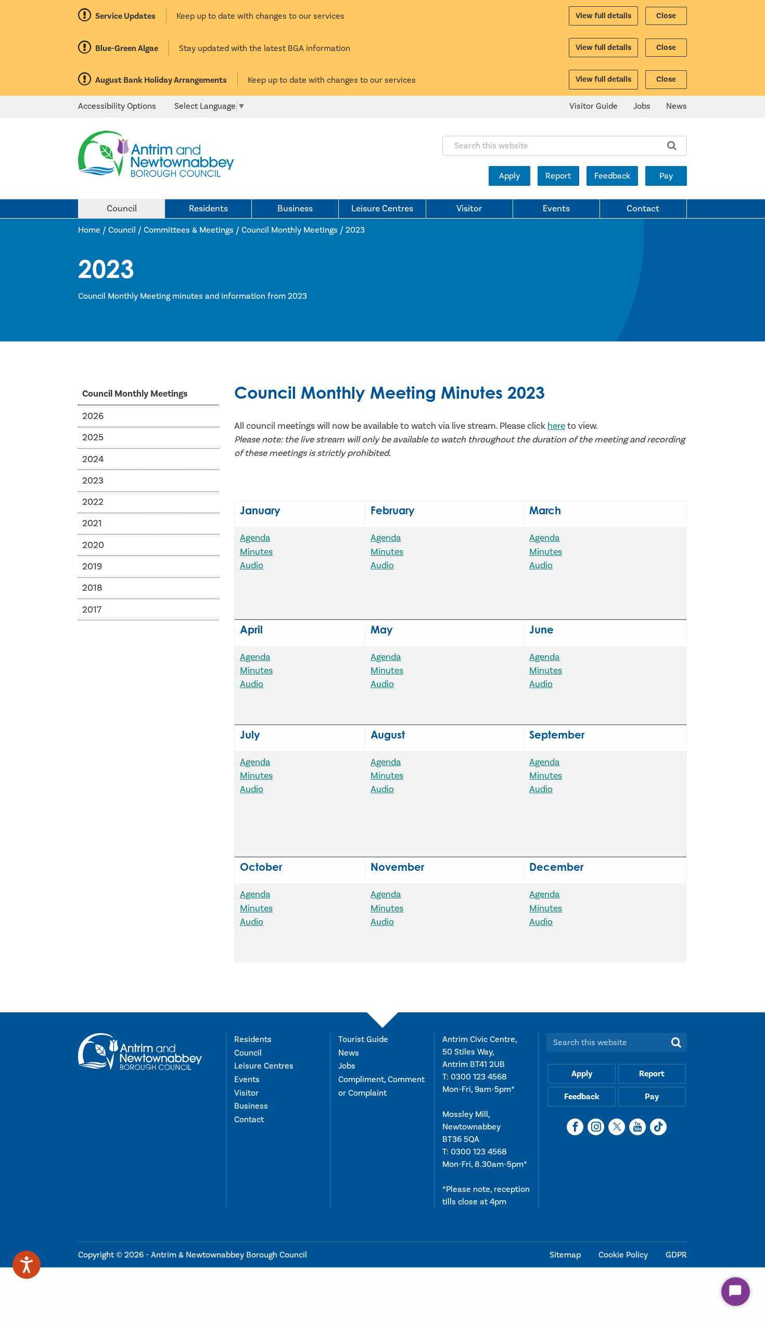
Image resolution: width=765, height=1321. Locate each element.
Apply (509, 176)
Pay (666, 176)
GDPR (676, 1255)
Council (122, 208)
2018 (92, 588)
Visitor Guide (593, 106)
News (676, 106)
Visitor (469, 208)
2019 (92, 566)
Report (558, 176)
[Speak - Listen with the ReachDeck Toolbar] (26, 1265)
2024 (93, 459)
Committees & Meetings (189, 230)
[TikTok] (658, 1127)
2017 (91, 609)
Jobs (642, 106)
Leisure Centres (382, 208)
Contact (643, 208)
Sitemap (566, 1255)
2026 (93, 416)
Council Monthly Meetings (289, 230)
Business (295, 208)
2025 (93, 437)
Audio (251, 565)
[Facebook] (575, 1127)
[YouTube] (637, 1127)
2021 (92, 523)
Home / (93, 230)
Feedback (612, 176)
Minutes (256, 552)
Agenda (255, 538)
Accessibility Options (117, 106)
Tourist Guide (363, 1039)
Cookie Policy (624, 1255)
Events (556, 208)
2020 (93, 545)
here (556, 426)
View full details (603, 16)
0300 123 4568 (479, 1077)
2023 (355, 230)
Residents (208, 208)
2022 (93, 502)
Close (666, 16)
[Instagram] (596, 1127)
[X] (616, 1127)
